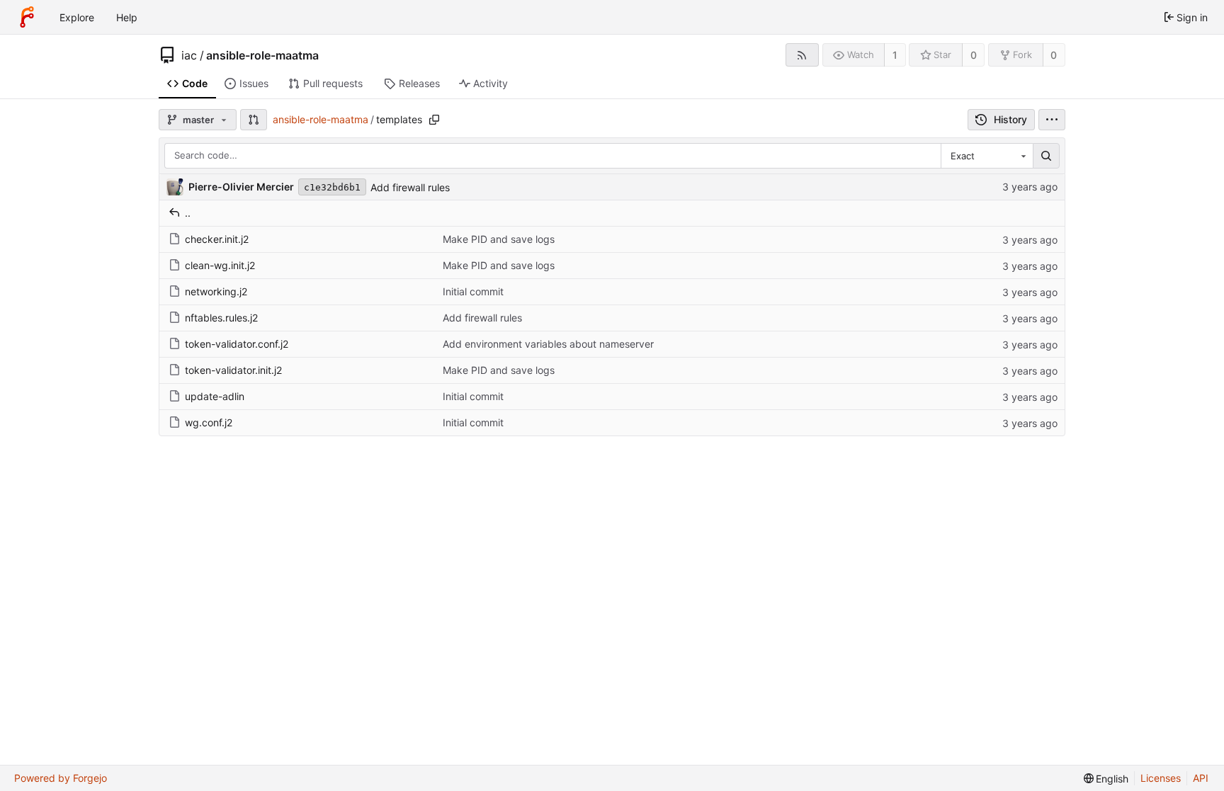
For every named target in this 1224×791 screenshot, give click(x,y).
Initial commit (473, 291)
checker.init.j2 (217, 239)
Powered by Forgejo (60, 778)
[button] (253, 119)
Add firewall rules (410, 187)
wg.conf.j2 (208, 422)
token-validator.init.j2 (233, 370)
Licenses (1160, 778)
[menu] (1051, 119)
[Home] (27, 17)
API (1200, 778)
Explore (77, 17)
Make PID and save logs (499, 239)
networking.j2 (216, 291)
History (1010, 119)
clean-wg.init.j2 (220, 265)
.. (188, 213)
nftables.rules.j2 (221, 318)
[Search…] (1046, 156)
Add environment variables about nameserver (548, 344)
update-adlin (214, 396)
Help (126, 17)
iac (189, 55)
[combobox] (987, 156)
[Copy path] (434, 120)
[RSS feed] (802, 55)
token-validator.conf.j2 (236, 344)
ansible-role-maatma (262, 55)
